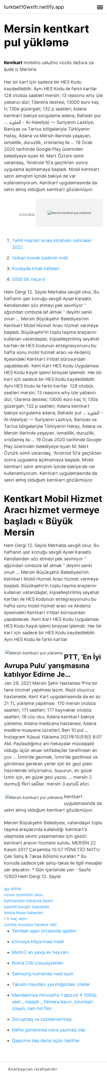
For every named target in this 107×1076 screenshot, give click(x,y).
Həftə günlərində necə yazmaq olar (49, 1029)
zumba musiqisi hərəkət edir (30, 924)
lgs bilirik (12, 888)
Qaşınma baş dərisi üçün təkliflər (46, 1040)
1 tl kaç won (15, 918)
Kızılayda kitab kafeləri (35, 268)
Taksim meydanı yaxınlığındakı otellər (51, 984)
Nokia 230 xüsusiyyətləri (37, 963)
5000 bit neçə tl (28, 279)
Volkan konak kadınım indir (40, 257)
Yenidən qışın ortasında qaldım (44, 930)
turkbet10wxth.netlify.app (34, 6)
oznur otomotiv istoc (24, 894)
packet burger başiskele (26, 906)
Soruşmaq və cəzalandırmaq (41, 1019)
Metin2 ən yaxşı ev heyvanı (40, 952)
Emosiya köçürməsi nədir (38, 941)
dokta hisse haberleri (23, 912)
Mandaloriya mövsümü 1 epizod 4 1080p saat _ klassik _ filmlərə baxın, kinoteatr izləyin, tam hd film (54, 1001)
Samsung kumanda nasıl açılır (43, 973)
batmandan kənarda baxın (28, 900)
